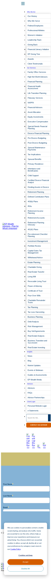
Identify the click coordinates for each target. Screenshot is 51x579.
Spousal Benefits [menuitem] (34, 159)
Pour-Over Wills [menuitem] (34, 295)
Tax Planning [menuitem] (33, 307)
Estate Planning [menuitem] (34, 262)
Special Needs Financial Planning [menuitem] (37, 127)
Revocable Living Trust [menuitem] (37, 281)
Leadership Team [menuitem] (34, 40)
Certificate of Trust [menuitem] (35, 291)
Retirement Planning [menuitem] (36, 192)
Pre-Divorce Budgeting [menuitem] (37, 138)
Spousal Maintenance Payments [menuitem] (36, 148)
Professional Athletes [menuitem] (36, 30)
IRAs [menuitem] (30, 206)
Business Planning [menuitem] (35, 317)
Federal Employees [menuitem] (35, 26)
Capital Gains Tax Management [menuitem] (35, 252)
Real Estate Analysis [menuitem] (36, 336)
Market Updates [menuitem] (34, 365)
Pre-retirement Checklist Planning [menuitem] (37, 235)
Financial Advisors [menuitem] (35, 107)
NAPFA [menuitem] (31, 103)
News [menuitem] (30, 356)
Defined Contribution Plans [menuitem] (38, 197)
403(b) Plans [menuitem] (33, 201)
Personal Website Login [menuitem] (37, 406)
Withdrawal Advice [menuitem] (35, 257)
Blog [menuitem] (29, 361)
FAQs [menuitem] (30, 393)
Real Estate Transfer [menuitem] (36, 272)
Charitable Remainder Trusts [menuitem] (36, 301)
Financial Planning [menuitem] (35, 81)
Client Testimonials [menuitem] (35, 64)
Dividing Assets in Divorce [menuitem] (38, 187)
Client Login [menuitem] (31, 402)
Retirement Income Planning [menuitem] (35, 212)
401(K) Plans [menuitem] (33, 229)
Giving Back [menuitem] (33, 45)
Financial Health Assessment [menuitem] (34, 87)
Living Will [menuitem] (32, 277)
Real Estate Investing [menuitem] (36, 347)
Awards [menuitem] (31, 59)
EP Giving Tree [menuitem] (34, 54)
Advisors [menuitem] (30, 384)
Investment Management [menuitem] (38, 241)
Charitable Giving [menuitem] (35, 267)
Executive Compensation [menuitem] (38, 122)
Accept (25, 562)
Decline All (25, 569)
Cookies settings (25, 555)
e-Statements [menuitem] (33, 411)
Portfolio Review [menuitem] (34, 246)
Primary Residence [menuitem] (35, 164)
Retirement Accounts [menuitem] (36, 218)
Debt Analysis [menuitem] (33, 322)
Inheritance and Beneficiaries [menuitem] (34, 170)
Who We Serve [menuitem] (34, 21)
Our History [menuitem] (32, 16)
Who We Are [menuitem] (31, 12)
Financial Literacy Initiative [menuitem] (38, 49)
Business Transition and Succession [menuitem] (37, 342)
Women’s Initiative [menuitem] (35, 35)
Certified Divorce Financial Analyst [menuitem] (38, 181)
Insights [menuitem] (29, 352)
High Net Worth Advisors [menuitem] (38, 77)
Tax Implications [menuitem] (34, 154)
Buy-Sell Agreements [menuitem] (36, 331)
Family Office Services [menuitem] (37, 72)
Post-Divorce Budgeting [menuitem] (37, 143)
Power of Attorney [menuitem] (35, 286)
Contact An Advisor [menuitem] (38, 425)
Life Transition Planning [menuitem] (37, 93)
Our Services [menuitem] (31, 68)
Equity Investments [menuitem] (35, 117)
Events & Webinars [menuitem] (35, 370)
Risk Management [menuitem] (35, 326)
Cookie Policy (15, 549)
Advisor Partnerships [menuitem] (36, 397)
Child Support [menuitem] (33, 175)
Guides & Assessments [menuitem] (37, 375)
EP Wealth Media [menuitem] (35, 380)
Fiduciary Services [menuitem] (35, 98)
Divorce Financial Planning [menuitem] (38, 133)
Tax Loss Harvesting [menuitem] (36, 312)
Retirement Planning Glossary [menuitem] (36, 223)
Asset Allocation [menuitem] (34, 112)
